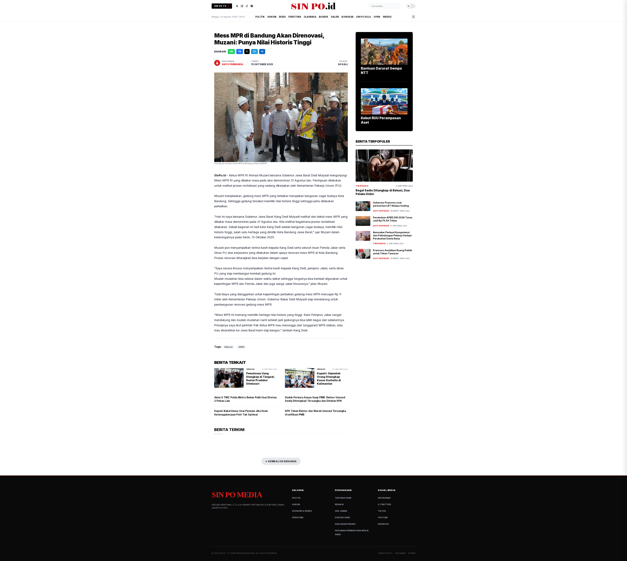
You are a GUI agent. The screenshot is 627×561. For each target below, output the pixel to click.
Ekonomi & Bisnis (302, 511)
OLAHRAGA (310, 17)
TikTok (382, 511)
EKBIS (282, 17)
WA (231, 51)
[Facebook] (252, 6)
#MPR (241, 347)
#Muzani (228, 347)
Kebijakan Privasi (345, 524)
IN (262, 51)
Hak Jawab (341, 511)
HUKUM (271, 17)
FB (239, 51)
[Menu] (413, 17)
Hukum (296, 504)
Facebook (383, 524)
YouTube (383, 517)
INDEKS (387, 17)
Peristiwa (297, 517)
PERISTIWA (294, 17)
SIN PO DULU (363, 17)
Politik (296, 498)
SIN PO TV (220, 6)
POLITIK (260, 17)
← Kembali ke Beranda (281, 461)
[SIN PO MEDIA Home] (313, 6)
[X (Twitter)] (237, 6)
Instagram (384, 498)
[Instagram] (242, 6)
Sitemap (411, 553)
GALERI (335, 17)
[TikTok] (247, 6)
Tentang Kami (343, 498)
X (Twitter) (384, 504)
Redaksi (339, 504)
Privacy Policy (385, 553)
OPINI (377, 17)
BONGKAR (348, 17)
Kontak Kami (342, 517)
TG (254, 51)
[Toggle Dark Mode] (410, 6)
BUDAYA (323, 17)
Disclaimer (400, 553)
